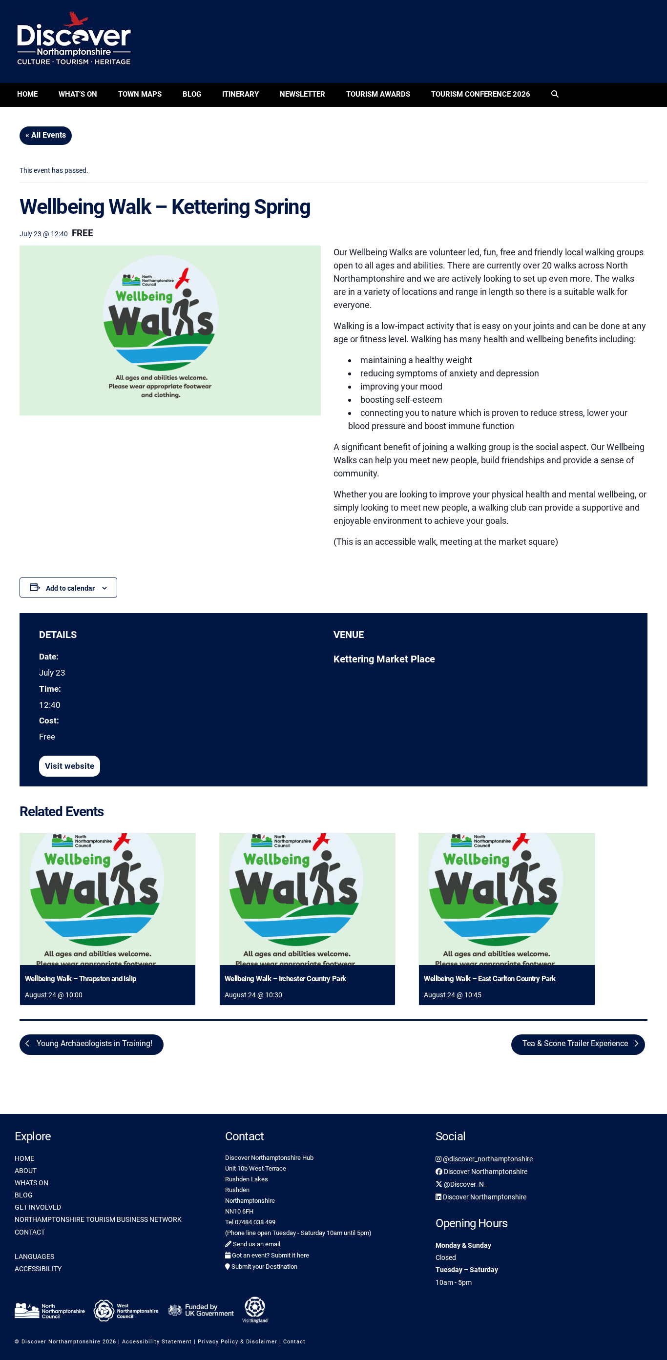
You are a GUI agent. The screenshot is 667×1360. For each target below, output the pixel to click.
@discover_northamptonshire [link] (487, 1159)
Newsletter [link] (302, 94)
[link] (555, 95)
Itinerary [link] (240, 94)
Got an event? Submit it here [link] (269, 1255)
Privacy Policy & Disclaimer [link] (237, 1342)
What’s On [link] (78, 94)
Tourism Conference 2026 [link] (480, 94)
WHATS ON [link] (31, 1183)
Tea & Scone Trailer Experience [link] (576, 1043)
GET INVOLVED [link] (38, 1207)
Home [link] (27, 94)
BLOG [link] (24, 1195)
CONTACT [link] (30, 1232)
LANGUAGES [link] (34, 1256)
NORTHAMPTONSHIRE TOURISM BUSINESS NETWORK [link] (98, 1219)
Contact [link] (294, 1342)
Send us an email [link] (255, 1244)
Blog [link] (192, 94)
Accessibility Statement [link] (157, 1342)
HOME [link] (24, 1158)
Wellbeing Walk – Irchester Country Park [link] (285, 978)
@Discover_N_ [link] (464, 1184)
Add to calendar (70, 588)
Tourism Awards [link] (378, 94)
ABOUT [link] (26, 1171)
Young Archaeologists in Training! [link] (93, 1043)
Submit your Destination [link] (263, 1266)
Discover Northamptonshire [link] (484, 1171)
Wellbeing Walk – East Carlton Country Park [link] (490, 978)
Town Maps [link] (140, 94)
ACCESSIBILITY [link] (38, 1269)
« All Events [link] (45, 135)
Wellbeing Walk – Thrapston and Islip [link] (80, 978)
